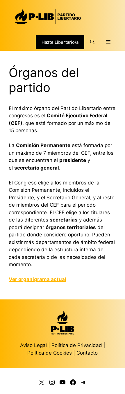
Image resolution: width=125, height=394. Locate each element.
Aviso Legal (33, 345)
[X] (41, 383)
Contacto (87, 353)
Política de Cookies (49, 353)
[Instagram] (52, 383)
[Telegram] (83, 383)
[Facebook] (72, 383)
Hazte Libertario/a (60, 42)
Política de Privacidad (77, 345)
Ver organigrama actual (37, 279)
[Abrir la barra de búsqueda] (92, 42)
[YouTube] (62, 383)
